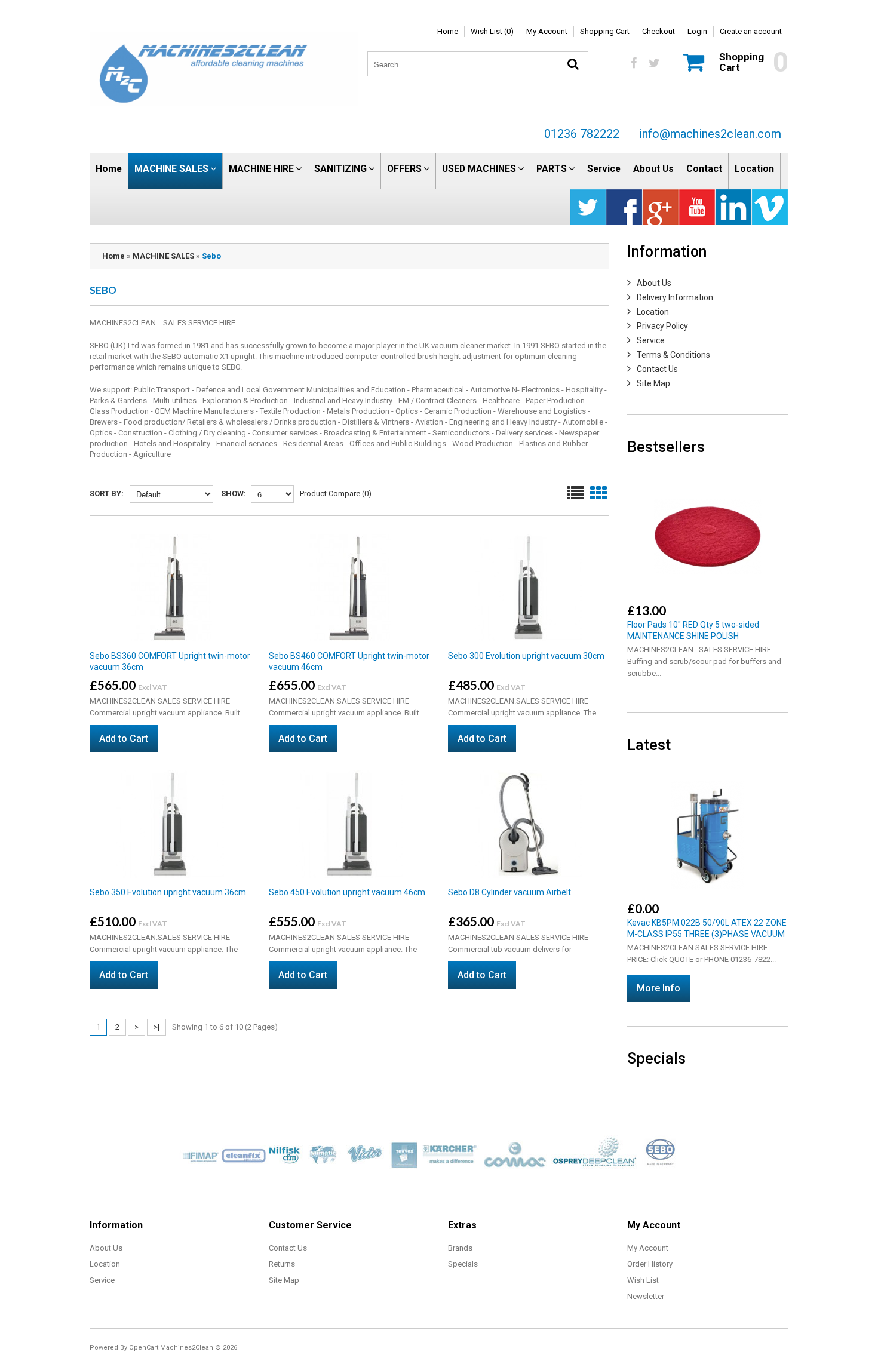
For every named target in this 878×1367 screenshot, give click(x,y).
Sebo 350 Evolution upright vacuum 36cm (168, 892)
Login (697, 31)
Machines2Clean (186, 1347)
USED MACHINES (479, 168)
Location (754, 168)
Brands (460, 1247)
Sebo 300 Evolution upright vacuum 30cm (526, 656)
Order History (650, 1264)
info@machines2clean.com (710, 133)
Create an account (751, 31)
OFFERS (404, 168)
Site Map (653, 383)
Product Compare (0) (336, 493)
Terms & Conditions (673, 355)
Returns (282, 1264)
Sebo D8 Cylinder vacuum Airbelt (509, 892)
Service (604, 168)
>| (156, 1026)
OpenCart (143, 1347)
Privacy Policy (662, 326)
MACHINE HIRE (261, 168)
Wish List (643, 1280)
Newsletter (645, 1296)
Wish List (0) (492, 31)
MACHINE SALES (171, 168)
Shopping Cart (605, 31)
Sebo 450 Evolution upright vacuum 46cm (347, 892)
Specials (463, 1264)
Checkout (658, 31)
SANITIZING (340, 168)
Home (447, 31)
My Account (546, 31)
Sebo (211, 255)
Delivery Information (675, 297)
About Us (653, 168)
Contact (704, 168)
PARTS (551, 168)
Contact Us (657, 369)
